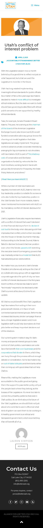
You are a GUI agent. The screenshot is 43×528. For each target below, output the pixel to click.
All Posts (21, 446)
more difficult (23, 100)
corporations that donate (11, 352)
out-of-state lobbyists (13, 364)
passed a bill (26, 248)
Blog (28, 64)
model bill (27, 255)
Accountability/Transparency (20, 61)
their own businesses (24, 349)
